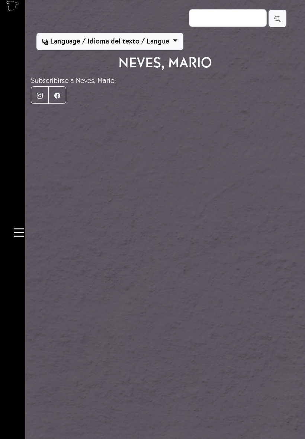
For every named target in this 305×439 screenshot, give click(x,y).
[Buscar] (277, 18)
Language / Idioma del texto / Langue (109, 41)
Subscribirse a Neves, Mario (73, 80)
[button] (19, 234)
